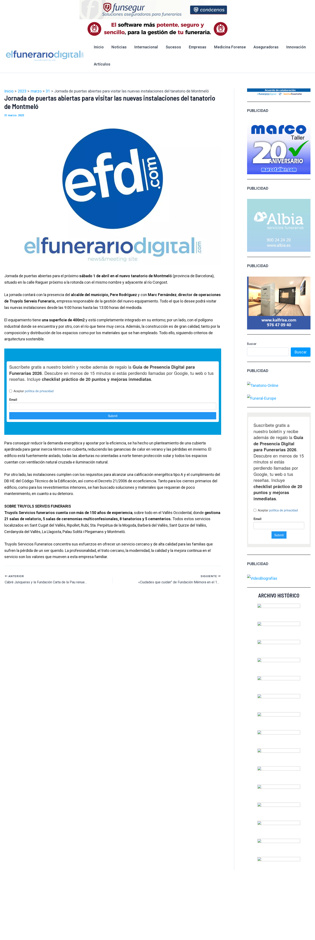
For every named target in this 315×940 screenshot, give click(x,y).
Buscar (251, 344)
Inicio (99, 47)
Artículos (102, 64)
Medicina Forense (230, 47)
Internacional (146, 47)
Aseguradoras (266, 47)
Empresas (197, 47)
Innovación (296, 47)
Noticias (119, 47)
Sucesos (173, 47)
